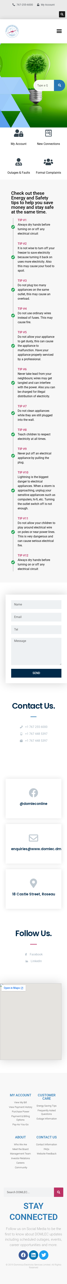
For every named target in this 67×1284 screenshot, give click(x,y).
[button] (62, 14)
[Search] (59, 85)
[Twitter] (43, 1255)
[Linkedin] (33, 1255)
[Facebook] (23, 1255)
